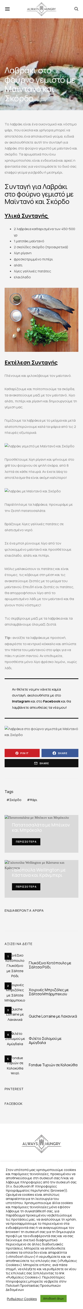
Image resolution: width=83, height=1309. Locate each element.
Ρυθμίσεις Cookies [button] (22, 1299)
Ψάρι (33, 800)
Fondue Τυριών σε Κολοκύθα (53, 1064)
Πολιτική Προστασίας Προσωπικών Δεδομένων (33, 1287)
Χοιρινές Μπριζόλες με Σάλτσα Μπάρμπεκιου (49, 991)
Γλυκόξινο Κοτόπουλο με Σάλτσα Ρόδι (50, 965)
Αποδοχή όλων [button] (53, 1298)
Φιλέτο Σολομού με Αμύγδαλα (45, 1040)
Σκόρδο (15, 800)
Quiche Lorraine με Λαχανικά (53, 1016)
